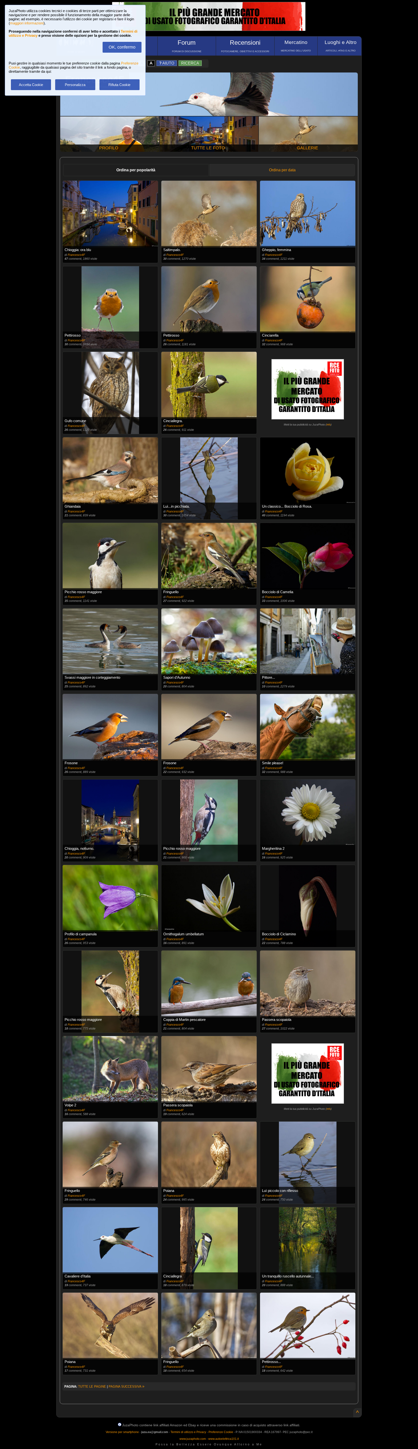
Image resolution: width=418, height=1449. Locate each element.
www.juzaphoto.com (192, 1439)
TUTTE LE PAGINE (92, 1386)
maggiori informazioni (27, 23)
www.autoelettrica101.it (223, 1439)
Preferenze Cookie (221, 1432)
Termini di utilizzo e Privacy (188, 1432)
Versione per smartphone (122, 1432)
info (329, 424)
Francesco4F (76, 255)
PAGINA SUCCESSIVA (126, 1386)
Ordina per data (282, 170)
